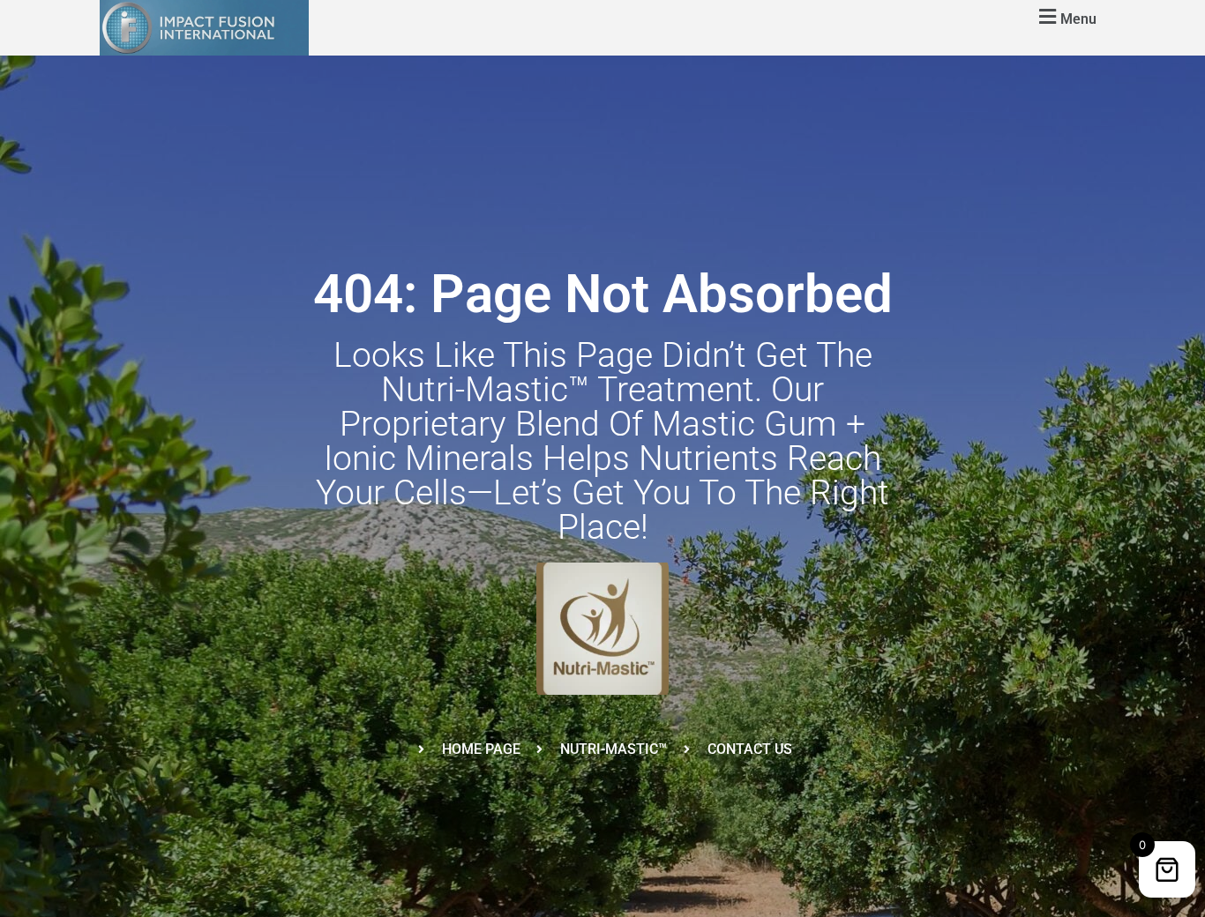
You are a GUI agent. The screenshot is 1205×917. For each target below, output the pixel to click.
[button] (1065, 16)
